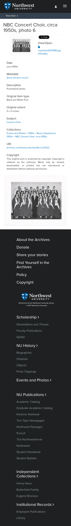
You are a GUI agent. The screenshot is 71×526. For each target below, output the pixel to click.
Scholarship (28, 317)
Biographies (24, 352)
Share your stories (32, 255)
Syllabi (21, 337)
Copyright (25, 282)
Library (21, 518)
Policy (22, 274)
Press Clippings (26, 371)
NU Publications (31, 394)
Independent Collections (28, 474)
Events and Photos (34, 380)
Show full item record (17, 77)
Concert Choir (14, 122)
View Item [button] (11, 15)
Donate (23, 247)
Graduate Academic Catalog (35, 408)
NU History (27, 345)
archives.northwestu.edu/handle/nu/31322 (28, 147)
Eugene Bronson (27, 496)
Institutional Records (35, 504)
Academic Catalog (28, 402)
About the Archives (33, 239)
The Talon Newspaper (31, 420)
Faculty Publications (29, 330)
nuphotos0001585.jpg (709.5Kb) (49, 52)
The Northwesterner (29, 439)
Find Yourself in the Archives (33, 264)
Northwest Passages (29, 427)
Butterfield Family (28, 489)
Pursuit (21, 433)
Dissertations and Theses (33, 324)
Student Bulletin (27, 458)
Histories (22, 359)
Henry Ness (24, 483)
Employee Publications (31, 511)
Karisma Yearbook (28, 414)
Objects (21, 365)
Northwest (23, 446)
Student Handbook (29, 452)
